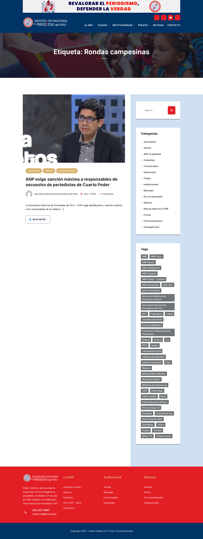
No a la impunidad (153, 196)
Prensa (147, 214)
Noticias (158, 25)
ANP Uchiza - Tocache (153, 279)
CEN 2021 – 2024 (72, 502)
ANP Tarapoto (149, 273)
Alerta (147, 492)
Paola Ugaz (157, 390)
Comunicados (151, 166)
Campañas (149, 160)
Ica (167, 339)
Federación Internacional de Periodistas (156, 332)
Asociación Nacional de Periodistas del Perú (56, 194)
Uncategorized (151, 227)
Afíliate (142, 25)
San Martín (147, 424)
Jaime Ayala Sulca (151, 351)
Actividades (150, 141)
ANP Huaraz (148, 262)
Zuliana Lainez (163, 436)
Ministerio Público (151, 379)
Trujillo (145, 430)
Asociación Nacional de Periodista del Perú (154, 298)
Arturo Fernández (151, 290)
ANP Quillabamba (151, 268)
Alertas (147, 148)
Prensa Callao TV (151, 407)
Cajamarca (156, 314)
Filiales (102, 25)
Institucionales (122, 25)
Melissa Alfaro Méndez (153, 373)
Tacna (161, 424)
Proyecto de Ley (164, 413)
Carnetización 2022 (152, 319)
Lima (168, 362)
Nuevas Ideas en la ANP (156, 208)
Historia (67, 492)
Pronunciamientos (67, 170)
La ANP (88, 25)
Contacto (173, 25)
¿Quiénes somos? (72, 487)
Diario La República (151, 325)
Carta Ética (69, 508)
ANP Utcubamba (150, 285)
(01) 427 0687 (41, 510)
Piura (163, 396)
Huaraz (146, 339)
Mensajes (149, 190)
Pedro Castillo (149, 396)
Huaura (157, 339)
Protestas (147, 413)
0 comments (107, 194)
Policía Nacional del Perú (154, 402)
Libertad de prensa (151, 362)
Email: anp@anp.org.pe (44, 514)
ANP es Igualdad (152, 154)
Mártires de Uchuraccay (154, 385)
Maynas (146, 368)
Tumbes (158, 430)
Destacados (33, 170)
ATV (144, 314)
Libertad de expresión (153, 356)
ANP (144, 256)
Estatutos (68, 497)
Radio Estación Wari (152, 419)
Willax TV (147, 436)
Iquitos (154, 345)
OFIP (144, 390)
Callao (169, 314)
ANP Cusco (156, 256)
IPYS (144, 345)
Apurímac (168, 285)
